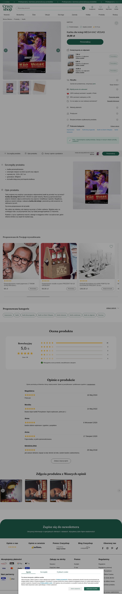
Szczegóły (43, 572)
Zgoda (28, 572)
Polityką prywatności (62, 579)
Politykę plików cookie (46, 583)
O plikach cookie (62, 572)
